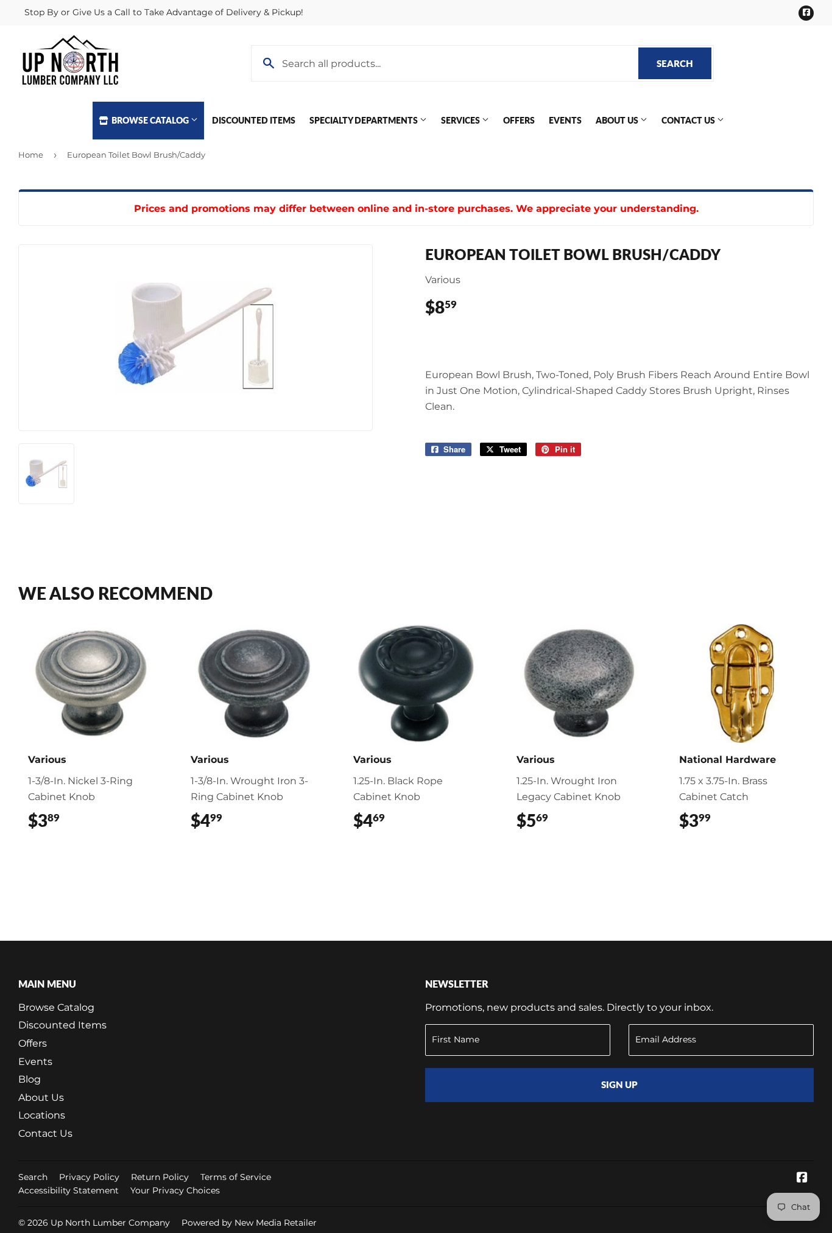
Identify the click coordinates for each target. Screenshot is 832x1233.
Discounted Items (253, 120)
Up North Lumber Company (110, 1223)
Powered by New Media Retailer (249, 1223)
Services (461, 120)
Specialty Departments (364, 120)
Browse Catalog (150, 120)
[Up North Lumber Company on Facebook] (802, 1178)
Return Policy (160, 1177)
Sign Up (619, 1084)
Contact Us (689, 120)
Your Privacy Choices (175, 1190)
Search (684, 63)
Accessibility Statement (68, 1190)
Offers (519, 120)
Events (565, 120)
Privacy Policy (89, 1177)
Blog (29, 1079)
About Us (618, 120)
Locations (41, 1115)
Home (30, 155)
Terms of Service (235, 1177)
